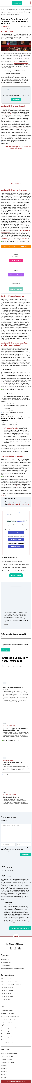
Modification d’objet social (8, 1019)
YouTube (19, 948)
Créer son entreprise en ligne (8, 978)
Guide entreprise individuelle (8, 1062)
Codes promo (17, 3)
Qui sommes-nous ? (6, 962)
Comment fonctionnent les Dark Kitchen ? (14, 571)
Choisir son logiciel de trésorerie (9, 1036)
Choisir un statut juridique (7, 1056)
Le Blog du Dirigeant (4, 3)
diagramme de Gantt (6, 238)
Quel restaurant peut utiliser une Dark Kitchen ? (15, 564)
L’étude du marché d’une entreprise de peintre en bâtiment (15, 729)
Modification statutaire (7, 1010)
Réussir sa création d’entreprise (17, 11)
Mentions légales (5, 965)
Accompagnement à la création (9, 1053)
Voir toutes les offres (16, 183)
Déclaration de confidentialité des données (12, 968)
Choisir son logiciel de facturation (10, 1031)
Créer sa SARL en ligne (7, 990)
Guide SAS (4, 1074)
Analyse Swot (23, 238)
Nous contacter (5, 959)
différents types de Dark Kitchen (18, 504)
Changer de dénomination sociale (10, 1016)
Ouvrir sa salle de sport (11, 797)
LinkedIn (6, 624)
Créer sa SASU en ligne (7, 996)
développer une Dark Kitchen (11, 428)
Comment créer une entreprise (13, 9)
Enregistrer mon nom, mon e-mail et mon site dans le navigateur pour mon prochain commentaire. (15, 849)
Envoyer (5, 650)
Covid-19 (3, 495)
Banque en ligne (5, 1039)
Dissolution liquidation (7, 1022)
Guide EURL (4, 1065)
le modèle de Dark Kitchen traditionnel (17, 127)
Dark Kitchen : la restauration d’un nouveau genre (18, 12)
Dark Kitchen (21, 502)
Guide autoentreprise (6, 1059)
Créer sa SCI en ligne (6, 999)
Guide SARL (4, 1071)
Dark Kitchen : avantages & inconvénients (14, 567)
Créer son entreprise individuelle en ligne (11, 984)
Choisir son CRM (5, 1034)
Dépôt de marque (5, 1025)
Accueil (2, 9)
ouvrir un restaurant (6, 113)
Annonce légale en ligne (7, 1042)
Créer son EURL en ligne (7, 987)
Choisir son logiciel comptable (9, 1028)
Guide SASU (4, 1068)
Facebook (15, 948)
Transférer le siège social (7, 1013)
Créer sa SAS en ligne (6, 993)
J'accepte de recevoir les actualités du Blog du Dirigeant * (15, 644)
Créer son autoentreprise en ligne (10, 981)
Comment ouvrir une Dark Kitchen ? (12, 561)
